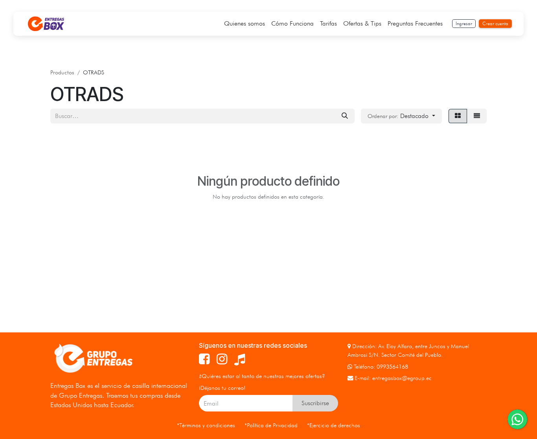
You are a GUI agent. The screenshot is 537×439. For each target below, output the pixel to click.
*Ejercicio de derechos (333, 425)
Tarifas (328, 23)
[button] (401, 116)
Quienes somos (244, 23)
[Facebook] (204, 359)
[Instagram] (222, 359)
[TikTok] (239, 359)
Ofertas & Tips (362, 23)
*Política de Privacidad (271, 425)
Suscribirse (315, 403)
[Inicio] (46, 24)
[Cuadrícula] (457, 116)
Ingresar (464, 23)
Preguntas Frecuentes (415, 23)
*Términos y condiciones (206, 425)
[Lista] (477, 116)
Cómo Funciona (292, 23)
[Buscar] (345, 116)
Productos (62, 72)
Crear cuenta (495, 23)
